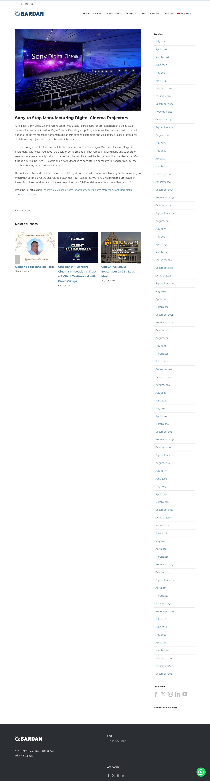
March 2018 (161, 556)
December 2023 (164, 189)
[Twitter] (163, 694)
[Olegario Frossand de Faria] (35, 233)
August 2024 (162, 135)
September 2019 (164, 455)
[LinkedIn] (177, 694)
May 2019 (160, 486)
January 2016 (163, 666)
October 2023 (163, 205)
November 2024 (164, 111)
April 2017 (160, 587)
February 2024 (163, 174)
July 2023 (160, 228)
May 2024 (160, 150)
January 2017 (162, 603)
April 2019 (160, 494)
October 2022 (163, 275)
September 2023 (164, 213)
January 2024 (163, 181)
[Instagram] (170, 694)
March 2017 (161, 595)
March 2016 (162, 650)
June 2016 (161, 627)
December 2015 (164, 673)
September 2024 (164, 127)
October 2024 (163, 119)
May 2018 (160, 541)
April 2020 (161, 416)
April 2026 (161, 49)
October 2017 (163, 572)
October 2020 (163, 377)
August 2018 (162, 525)
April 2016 (161, 642)
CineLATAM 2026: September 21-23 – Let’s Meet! (118, 271)
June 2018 (161, 533)
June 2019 (161, 478)
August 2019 (162, 463)
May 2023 (160, 236)
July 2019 (160, 470)
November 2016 (164, 611)
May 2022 (160, 291)
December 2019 (164, 431)
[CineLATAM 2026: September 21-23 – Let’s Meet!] (121, 233)
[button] (17, 259)
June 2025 (161, 64)
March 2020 (162, 423)
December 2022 (164, 267)
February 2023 (163, 260)
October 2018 (163, 517)
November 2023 (164, 197)
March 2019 (161, 502)
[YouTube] (184, 694)
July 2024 (160, 143)
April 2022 (160, 299)
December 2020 (164, 369)
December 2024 (164, 103)
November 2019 (164, 439)
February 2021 (163, 361)
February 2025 (163, 88)
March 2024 (162, 166)
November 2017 (164, 564)
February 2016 (163, 658)
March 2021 (161, 353)
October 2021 (162, 330)
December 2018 (164, 509)
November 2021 (164, 322)
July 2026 (160, 41)
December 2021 (164, 314)
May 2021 (160, 345)
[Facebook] (156, 694)
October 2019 (163, 447)
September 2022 (164, 283)
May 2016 (160, 634)
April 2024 (161, 158)
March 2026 (162, 57)
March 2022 (161, 306)
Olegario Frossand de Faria (34, 267)
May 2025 (160, 72)
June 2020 (161, 400)
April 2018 (160, 548)
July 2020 (160, 392)
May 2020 (160, 408)
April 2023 (161, 244)
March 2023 (162, 252)
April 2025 (161, 80)
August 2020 (162, 385)
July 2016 (160, 619)
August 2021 (162, 338)
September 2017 (164, 580)
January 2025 (163, 96)
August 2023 (162, 221)
